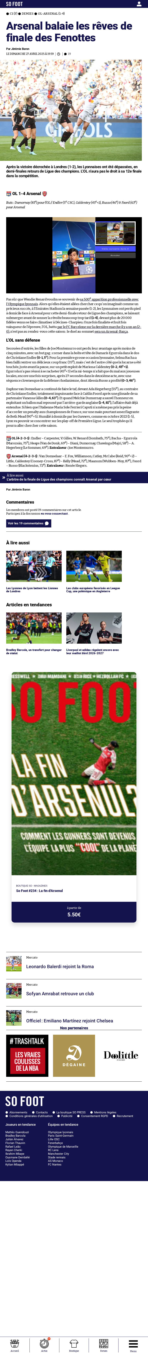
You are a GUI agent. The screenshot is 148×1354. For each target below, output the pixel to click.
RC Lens (53, 1150)
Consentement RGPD (94, 1116)
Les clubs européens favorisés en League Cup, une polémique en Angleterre (93, 554)
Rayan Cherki (13, 1150)
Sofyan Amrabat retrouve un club (28, 980)
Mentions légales (105, 1112)
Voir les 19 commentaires (25, 523)
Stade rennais (57, 1157)
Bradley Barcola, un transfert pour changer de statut (29, 616)
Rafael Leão (13, 1146)
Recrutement (125, 1116)
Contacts (42, 1112)
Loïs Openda (13, 1161)
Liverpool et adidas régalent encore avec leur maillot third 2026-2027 (93, 616)
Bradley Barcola (15, 1135)
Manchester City (58, 1153)
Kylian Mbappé (14, 1164)
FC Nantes (54, 1164)
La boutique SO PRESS (71, 1112)
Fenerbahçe (55, 1143)
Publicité (66, 1116)
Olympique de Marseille (63, 1146)
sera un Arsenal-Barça (111, 331)
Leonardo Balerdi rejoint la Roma (28, 953)
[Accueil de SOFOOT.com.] (24, 4)
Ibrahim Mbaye (14, 1153)
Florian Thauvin (15, 1143)
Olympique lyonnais (60, 1132)
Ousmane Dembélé (17, 1157)
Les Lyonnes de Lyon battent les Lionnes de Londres (33, 554)
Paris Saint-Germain (60, 1135)
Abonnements (18, 1112)
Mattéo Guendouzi (17, 1132)
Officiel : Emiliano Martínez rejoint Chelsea (35, 1008)
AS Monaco (55, 1161)
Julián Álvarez (14, 1139)
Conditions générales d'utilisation (31, 1116)
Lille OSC (54, 1139)
